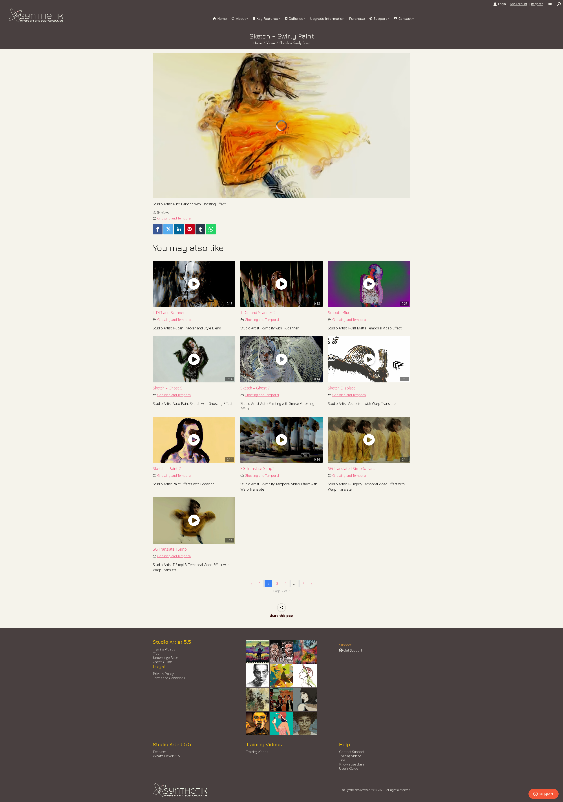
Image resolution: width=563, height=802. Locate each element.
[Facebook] (158, 229)
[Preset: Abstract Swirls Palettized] (258, 700)
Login (502, 4)
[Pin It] (189, 229)
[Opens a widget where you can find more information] (543, 794)
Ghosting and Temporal (174, 218)
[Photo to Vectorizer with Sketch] (281, 723)
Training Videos (164, 649)
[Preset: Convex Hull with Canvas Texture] (305, 700)
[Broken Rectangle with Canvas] (281, 676)
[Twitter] (168, 229)
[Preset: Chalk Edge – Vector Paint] (305, 676)
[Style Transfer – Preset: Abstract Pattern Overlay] (281, 700)
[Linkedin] (179, 229)
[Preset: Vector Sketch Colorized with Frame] (258, 723)
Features (159, 751)
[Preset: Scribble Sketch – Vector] (258, 676)
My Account (518, 4)
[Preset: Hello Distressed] (281, 652)
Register (537, 4)
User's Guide (162, 662)
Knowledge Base (165, 657)
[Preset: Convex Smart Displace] (305, 652)
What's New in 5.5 (166, 756)
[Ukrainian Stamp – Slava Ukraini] (258, 652)
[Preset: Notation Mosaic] (305, 723)
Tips (156, 653)
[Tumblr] (200, 229)
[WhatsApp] (211, 229)
